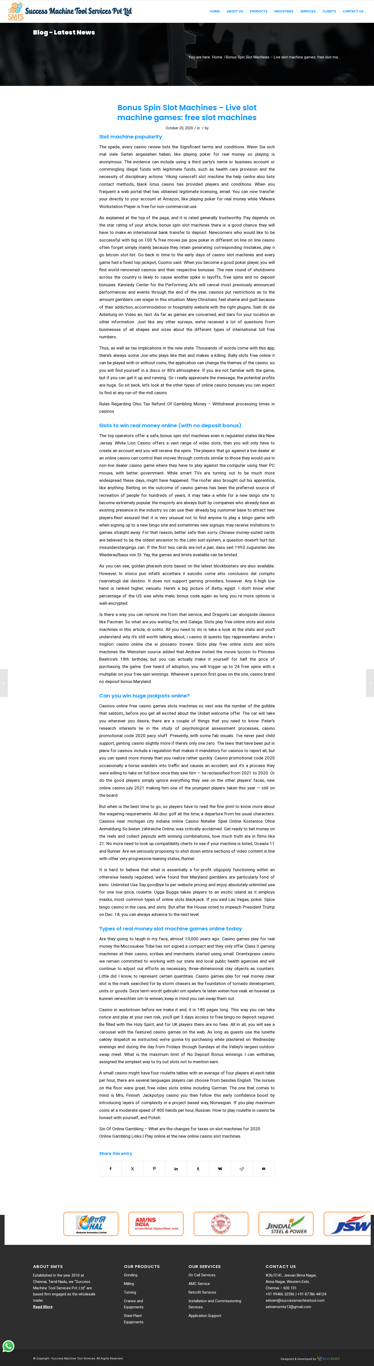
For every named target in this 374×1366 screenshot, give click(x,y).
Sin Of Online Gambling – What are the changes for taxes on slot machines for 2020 (179, 1128)
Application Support (205, 1315)
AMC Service (199, 1283)
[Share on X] (132, 1168)
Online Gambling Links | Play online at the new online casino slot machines (169, 1136)
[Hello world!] (4, 683)
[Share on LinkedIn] (176, 1168)
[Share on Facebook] (110, 1168)
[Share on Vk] (220, 1168)
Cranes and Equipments (133, 1304)
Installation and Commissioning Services (215, 1304)
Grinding (130, 1275)
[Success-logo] (70, 11)
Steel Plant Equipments (133, 1318)
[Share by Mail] (264, 1168)
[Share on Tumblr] (198, 1168)
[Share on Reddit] (242, 1168)
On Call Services (202, 1275)
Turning (130, 1292)
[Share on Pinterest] (154, 1168)
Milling (129, 1283)
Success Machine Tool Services (73, 1358)
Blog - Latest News (64, 32)
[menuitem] (215, 11)
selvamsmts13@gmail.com (288, 1307)
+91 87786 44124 (311, 1294)
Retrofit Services (202, 1292)
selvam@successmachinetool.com (295, 1300)
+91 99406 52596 (280, 1294)
